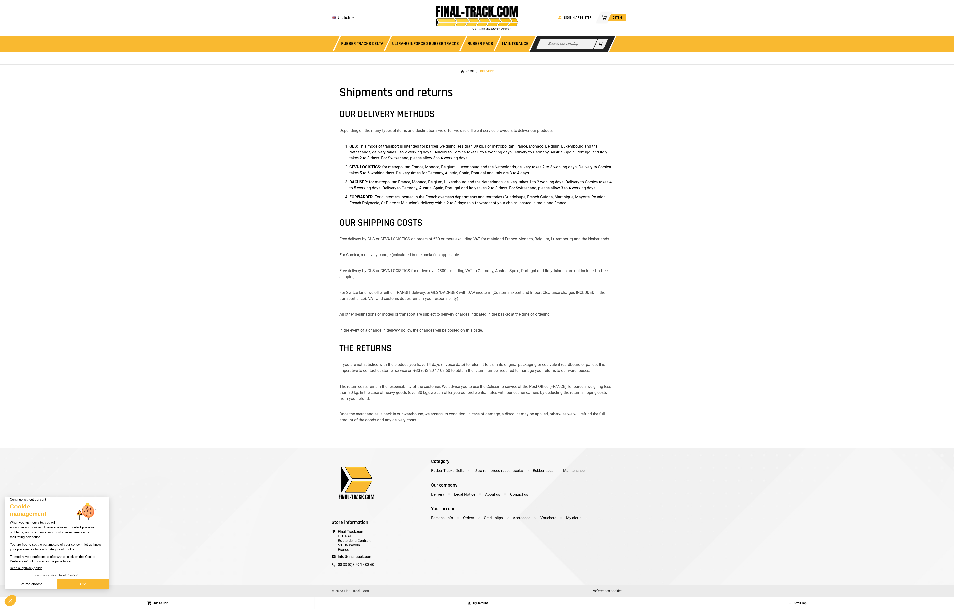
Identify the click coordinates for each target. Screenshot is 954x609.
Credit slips (493, 518)
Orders (468, 518)
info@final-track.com (355, 556)
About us (492, 494)
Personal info (442, 518)
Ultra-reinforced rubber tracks (498, 470)
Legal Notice (464, 494)
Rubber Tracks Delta (447, 470)
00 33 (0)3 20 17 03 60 (356, 564)
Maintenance (574, 470)
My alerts (574, 518)
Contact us (519, 494)
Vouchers (548, 518)
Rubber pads (543, 470)
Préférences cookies (607, 591)
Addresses (521, 518)
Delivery (437, 494)
